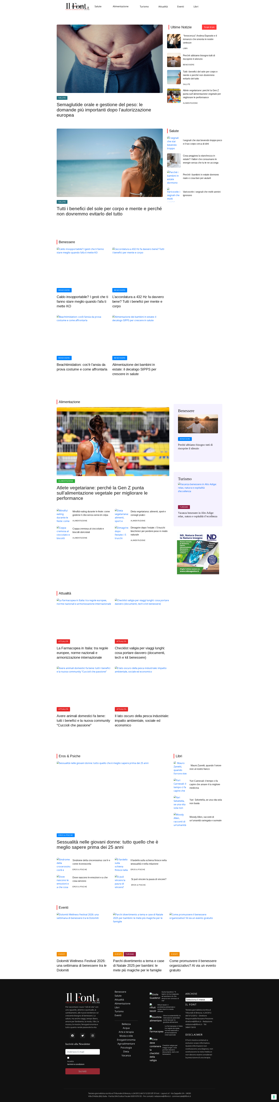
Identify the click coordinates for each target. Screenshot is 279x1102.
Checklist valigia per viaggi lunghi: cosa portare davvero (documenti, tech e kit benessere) (140, 652)
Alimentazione (120, 6)
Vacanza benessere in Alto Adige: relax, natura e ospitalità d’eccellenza (197, 514)
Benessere (77, 6)
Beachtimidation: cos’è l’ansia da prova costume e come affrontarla (82, 367)
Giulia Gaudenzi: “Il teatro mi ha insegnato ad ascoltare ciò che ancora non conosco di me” (170, 996)
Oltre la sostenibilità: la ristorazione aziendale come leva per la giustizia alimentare (171, 1018)
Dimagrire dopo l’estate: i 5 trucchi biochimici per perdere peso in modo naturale (149, 531)
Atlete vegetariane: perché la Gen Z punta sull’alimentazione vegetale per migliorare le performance (202, 94)
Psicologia (126, 1048)
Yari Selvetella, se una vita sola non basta (205, 802)
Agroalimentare (126, 1044)
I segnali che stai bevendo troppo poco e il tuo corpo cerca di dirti (202, 142)
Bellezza (126, 1024)
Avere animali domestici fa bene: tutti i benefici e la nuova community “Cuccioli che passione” (83, 720)
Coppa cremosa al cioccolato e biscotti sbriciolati (88, 530)
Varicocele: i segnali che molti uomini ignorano (202, 194)
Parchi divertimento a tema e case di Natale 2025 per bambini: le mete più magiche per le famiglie (138, 965)
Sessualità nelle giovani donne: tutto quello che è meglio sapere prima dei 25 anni (107, 844)
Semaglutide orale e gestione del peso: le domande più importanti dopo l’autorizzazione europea (104, 110)
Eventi (180, 6)
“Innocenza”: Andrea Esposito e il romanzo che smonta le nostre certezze (200, 39)
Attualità (163, 6)
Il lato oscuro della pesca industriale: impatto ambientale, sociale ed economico (142, 720)
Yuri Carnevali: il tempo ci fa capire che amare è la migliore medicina (204, 784)
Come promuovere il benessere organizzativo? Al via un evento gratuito (192, 965)
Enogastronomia (126, 1040)
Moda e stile (126, 1036)
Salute (98, 6)
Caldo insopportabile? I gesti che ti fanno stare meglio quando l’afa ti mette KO (82, 301)
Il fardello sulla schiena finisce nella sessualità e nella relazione (149, 862)
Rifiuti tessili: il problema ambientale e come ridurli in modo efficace (166, 1008)
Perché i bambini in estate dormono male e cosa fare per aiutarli (201, 176)
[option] (198, 434)
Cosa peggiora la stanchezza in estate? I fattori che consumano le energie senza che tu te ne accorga (201, 159)
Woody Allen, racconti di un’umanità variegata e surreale (205, 819)
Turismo (144, 6)
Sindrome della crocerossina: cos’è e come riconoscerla (91, 862)
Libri (196, 6)
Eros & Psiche (65, 835)
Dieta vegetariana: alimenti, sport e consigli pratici (148, 513)
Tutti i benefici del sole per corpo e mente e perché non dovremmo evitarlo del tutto (200, 75)
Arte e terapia (126, 1032)
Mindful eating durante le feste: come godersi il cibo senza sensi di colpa (91, 513)
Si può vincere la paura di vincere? (149, 879)
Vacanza (126, 1055)
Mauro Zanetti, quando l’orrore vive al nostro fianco (205, 767)
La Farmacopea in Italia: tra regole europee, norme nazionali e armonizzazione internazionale (82, 652)
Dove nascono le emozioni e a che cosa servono (90, 879)
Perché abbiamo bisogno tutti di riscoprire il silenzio (199, 57)
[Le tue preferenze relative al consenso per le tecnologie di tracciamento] (274, 1097)
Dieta (126, 1052)
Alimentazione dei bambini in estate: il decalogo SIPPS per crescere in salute (134, 369)
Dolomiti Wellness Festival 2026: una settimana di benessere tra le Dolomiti (82, 965)
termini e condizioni (75, 1064)
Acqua (126, 1028)
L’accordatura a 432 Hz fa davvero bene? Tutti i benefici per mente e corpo (138, 301)
